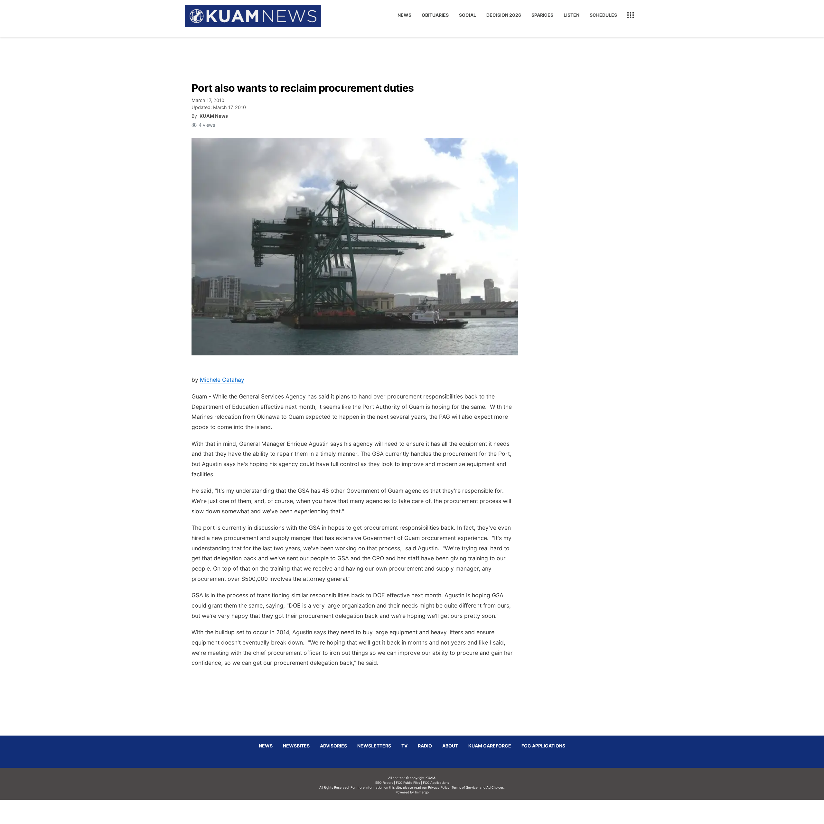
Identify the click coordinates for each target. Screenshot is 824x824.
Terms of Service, (465, 787)
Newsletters (374, 745)
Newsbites (296, 745)
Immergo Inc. (421, 812)
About (450, 745)
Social (467, 15)
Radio (425, 745)
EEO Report (384, 782)
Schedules (603, 15)
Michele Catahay (222, 379)
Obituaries (435, 15)
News (404, 15)
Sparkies (542, 15)
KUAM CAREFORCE (489, 745)
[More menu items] (630, 15)
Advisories (333, 745)
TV (404, 745)
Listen (571, 15)
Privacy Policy (439, 787)
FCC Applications (543, 745)
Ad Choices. (495, 787)
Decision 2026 (503, 15)
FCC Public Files (408, 782)
